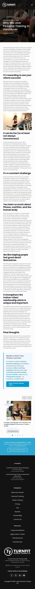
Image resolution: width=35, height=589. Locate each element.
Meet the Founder (17, 492)
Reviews (17, 512)
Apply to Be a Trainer (17, 534)
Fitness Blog (17, 515)
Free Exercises (17, 542)
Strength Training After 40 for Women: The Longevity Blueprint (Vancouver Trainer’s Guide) (17, 424)
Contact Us (18, 519)
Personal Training (17, 496)
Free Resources (17, 538)
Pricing (17, 504)
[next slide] (29, 398)
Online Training (17, 500)
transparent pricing (13, 377)
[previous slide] (24, 398)
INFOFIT (8, 565)
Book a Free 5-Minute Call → (16, 384)
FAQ (17, 508)
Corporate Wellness (17, 530)
